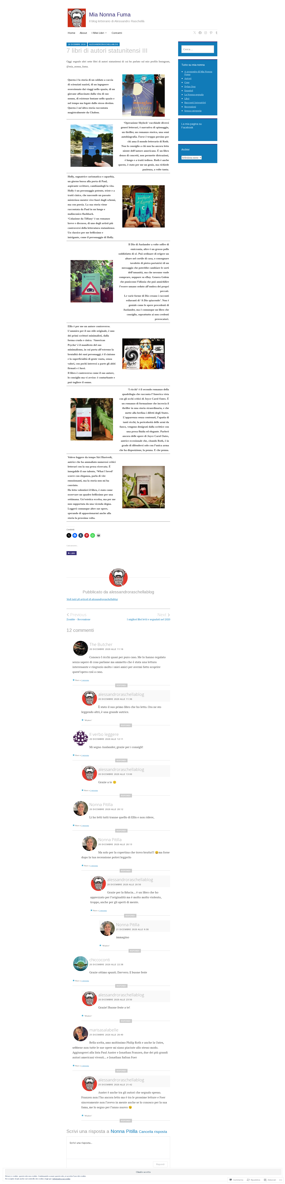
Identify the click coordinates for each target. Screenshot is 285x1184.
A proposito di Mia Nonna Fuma (198, 73)
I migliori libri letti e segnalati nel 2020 (148, 616)
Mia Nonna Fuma (110, 15)
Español (188, 90)
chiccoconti (99, 959)
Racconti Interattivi (195, 102)
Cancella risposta (153, 1132)
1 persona (85, 680)
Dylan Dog (189, 86)
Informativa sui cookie (61, 1179)
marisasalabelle (103, 1030)
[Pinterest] (210, 31)
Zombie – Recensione (78, 616)
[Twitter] (194, 31)
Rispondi (121, 685)
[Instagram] (205, 31)
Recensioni (190, 106)
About (83, 33)
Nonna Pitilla (101, 804)
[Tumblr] (216, 31)
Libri (73, 553)
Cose (186, 82)
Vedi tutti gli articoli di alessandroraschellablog (92, 599)
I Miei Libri (98, 33)
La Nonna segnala (194, 94)
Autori (187, 78)
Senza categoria (192, 110)
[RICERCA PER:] (197, 49)
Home (71, 33)
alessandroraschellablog (103, 44)
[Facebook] (199, 31)
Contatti (117, 33)
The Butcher (101, 644)
